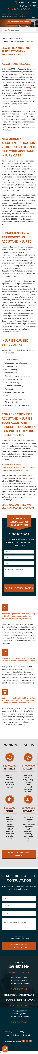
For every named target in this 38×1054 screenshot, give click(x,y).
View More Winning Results (19, 854)
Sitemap (7, 1035)
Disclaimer (16, 1035)
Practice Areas (14, 39)
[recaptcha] (19, 936)
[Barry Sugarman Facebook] (23, 1041)
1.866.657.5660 (19, 9)
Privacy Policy (26, 1035)
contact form (27, 478)
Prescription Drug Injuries (13, 41)
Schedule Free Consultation (19, 946)
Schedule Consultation (19, 588)
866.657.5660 (19, 966)
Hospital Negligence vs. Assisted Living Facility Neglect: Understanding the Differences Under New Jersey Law (18, 616)
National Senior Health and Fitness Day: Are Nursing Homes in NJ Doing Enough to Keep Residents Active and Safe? (18, 700)
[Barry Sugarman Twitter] (27, 1041)
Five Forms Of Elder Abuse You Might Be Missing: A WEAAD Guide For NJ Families (18, 659)
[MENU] (33, 16)
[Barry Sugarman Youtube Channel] (30, 1041)
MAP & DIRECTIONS (19, 989)
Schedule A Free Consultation (19, 22)
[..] (11, 643)
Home (5, 39)
